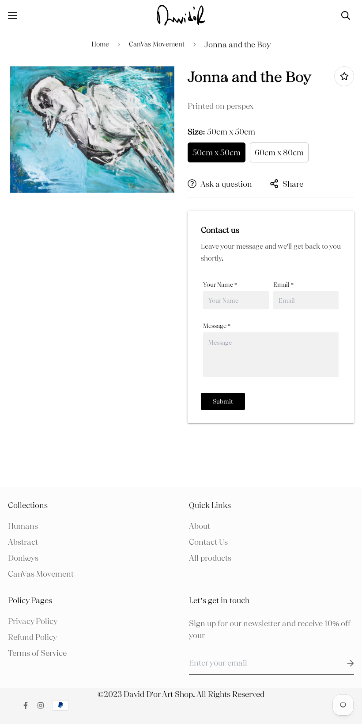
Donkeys (23, 558)
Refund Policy (32, 637)
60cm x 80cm (279, 152)
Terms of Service (37, 653)
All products (210, 558)
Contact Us (208, 542)
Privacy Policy (32, 621)
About (199, 526)
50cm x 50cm (216, 152)
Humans (23, 526)
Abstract (23, 542)
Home (100, 44)
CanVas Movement (157, 44)
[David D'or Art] (181, 15)
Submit (223, 401)
